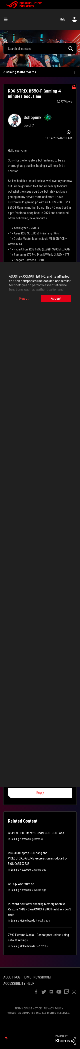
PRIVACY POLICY (53, 1008)
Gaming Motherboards (21, 72)
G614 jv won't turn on (21, 884)
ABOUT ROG (11, 977)
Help (63, 19)
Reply (40, 793)
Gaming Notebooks (21, 839)
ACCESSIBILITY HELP (18, 983)
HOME (26, 977)
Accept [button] (56, 298)
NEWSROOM (42, 977)
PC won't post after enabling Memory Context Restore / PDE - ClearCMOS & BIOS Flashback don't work (39, 909)
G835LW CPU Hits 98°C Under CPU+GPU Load (36, 833)
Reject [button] (24, 298)
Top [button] (6, 1038)
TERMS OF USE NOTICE (28, 1008)
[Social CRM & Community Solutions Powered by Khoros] (66, 1039)
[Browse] (7, 19)
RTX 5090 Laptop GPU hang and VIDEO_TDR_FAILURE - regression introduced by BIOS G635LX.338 (38, 858)
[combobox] (40, 48)
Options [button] (74, 72)
